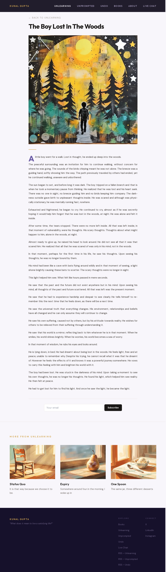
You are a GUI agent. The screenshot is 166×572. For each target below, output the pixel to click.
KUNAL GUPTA (19, 519)
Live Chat (149, 6)
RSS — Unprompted (128, 559)
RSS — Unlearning (127, 553)
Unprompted (86, 6)
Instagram (150, 536)
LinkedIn (149, 530)
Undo (104, 6)
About (132, 6)
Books (118, 6)
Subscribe (113, 407)
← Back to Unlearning (45, 17)
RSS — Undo (124, 564)
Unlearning (62, 6)
